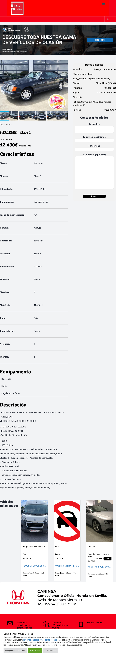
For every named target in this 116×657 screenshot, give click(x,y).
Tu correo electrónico (94, 137)
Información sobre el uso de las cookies (40, 640)
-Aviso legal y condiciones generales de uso (24, 625)
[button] (14, 116)
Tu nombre (94, 124)
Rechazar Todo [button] (50, 650)
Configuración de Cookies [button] (15, 650)
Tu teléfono (94, 145)
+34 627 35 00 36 (94, 622)
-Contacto (56, 622)
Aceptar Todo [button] (35, 650)
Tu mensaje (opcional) (94, 154)
